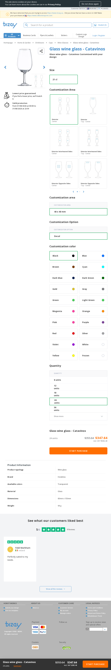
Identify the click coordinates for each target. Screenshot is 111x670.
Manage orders (65, 613)
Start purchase (78, 450)
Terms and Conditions (95, 608)
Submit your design (12, 608)
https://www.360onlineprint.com (39, 15)
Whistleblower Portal (94, 616)
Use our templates (11, 610)
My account (64, 610)
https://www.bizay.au (55, 13)
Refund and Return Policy (96, 613)
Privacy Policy (92, 610)
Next (44, 67)
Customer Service (78, 8)
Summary (17, 666)
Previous (5, 67)
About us (35, 608)
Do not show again (90, 4)
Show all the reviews (54, 589)
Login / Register (98, 35)
